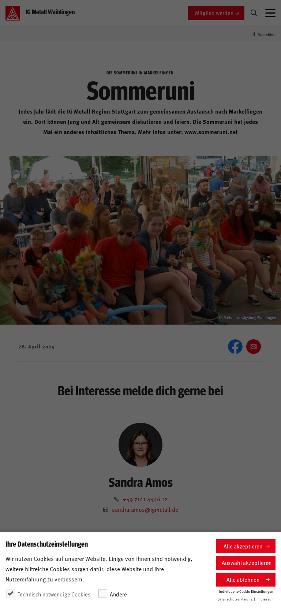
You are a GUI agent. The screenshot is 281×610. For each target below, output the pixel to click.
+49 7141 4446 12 (145, 499)
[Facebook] (235, 346)
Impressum (265, 599)
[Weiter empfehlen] (253, 346)
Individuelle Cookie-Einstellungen (246, 591)
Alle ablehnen (242, 579)
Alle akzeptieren (243, 546)
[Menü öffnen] (270, 13)
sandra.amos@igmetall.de (145, 509)
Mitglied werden (214, 12)
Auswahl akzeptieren (246, 562)
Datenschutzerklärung (234, 599)
